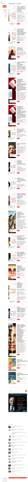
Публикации (5, 10)
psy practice (3, 2)
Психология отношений (12, 100)
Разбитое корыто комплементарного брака (16, 426)
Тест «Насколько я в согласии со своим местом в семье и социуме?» (21, 9)
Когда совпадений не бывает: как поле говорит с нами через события (21, 309)
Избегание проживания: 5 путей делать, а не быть (17, 464)
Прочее (12, 380)
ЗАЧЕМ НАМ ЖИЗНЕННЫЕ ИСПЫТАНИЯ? (20, 49)
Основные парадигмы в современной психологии (17, 429)
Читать (18, 42)
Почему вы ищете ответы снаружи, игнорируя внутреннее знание (21, 196)
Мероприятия (5, 12)
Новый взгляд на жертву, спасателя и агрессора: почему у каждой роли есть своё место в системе (21, 66)
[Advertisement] (17, 418)
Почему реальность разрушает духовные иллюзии (20, 285)
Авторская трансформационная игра (22, 361)
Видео (6, 11)
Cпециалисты (5, 9)
